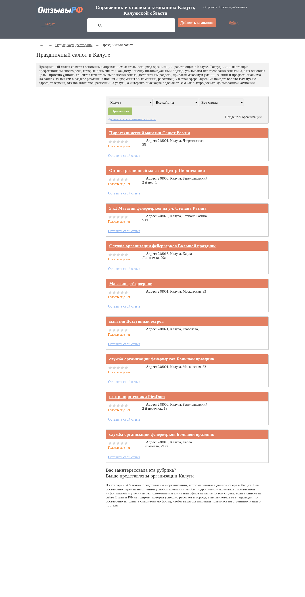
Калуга (50, 24)
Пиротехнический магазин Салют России (149, 132)
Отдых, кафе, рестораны (73, 45)
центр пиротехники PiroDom (137, 396)
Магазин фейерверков (130, 283)
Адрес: (151, 141)
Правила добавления (233, 7)
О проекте (210, 7)
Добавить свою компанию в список (132, 119)
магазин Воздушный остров (136, 321)
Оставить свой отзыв (124, 155)
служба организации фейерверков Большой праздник (161, 359)
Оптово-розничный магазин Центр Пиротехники (157, 170)
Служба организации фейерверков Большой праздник (162, 246)
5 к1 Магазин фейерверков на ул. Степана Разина (158, 208)
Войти (233, 22)
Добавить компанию (196, 23)
